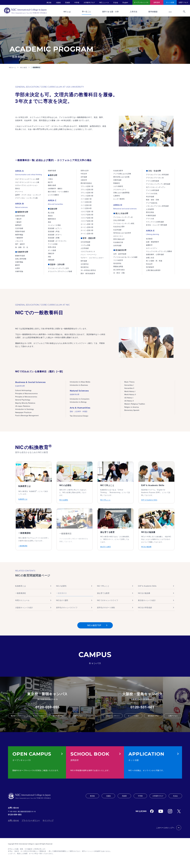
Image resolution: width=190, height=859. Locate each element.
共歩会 (115, 2)
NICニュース (104, 2)
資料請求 (157, 2)
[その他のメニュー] (170, 12)
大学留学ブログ (89, 2)
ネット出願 (170, 2)
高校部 (67, 2)
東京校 (49, 2)
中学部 (76, 2)
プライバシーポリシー (31, 820)
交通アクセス (183, 2)
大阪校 (58, 2)
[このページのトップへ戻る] (178, 827)
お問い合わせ (13, 820)
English (125, 2)
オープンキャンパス (141, 2)
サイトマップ (48, 820)
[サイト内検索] (184, 12)
